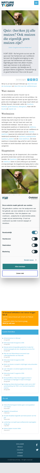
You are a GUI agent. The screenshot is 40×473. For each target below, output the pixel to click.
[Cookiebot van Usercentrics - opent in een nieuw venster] (29, 198)
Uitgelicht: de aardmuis (11, 411)
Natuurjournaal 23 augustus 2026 (14, 343)
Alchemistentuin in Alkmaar (12, 338)
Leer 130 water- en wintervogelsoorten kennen (18, 369)
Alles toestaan (20, 266)
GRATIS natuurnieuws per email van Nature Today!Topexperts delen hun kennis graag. (18, 320)
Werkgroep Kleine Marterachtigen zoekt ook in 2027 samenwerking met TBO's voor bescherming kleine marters (19, 386)
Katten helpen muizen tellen (12, 428)
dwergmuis (22, 106)
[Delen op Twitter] (31, 80)
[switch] (35, 239)
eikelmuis (7, 162)
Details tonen (29, 260)
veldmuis (33, 127)
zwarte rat (12, 109)
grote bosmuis (13, 106)
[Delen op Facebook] (28, 80)
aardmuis (22, 136)
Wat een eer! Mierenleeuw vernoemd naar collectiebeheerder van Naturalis (16, 354)
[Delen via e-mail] (37, 80)
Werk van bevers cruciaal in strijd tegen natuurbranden (20, 364)
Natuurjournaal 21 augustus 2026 (14, 373)
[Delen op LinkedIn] (34, 80)
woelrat (11, 139)
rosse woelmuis (24, 139)
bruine (4, 109)
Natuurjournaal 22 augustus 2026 (14, 360)
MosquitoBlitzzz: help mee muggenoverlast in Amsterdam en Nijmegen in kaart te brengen (17, 379)
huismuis (30, 104)
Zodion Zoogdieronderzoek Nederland (20, 47)
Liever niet (20, 273)
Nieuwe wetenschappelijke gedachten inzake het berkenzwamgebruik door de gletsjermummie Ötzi (19, 348)
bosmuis (4, 106)
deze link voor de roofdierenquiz (25, 86)
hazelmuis (13, 159)
